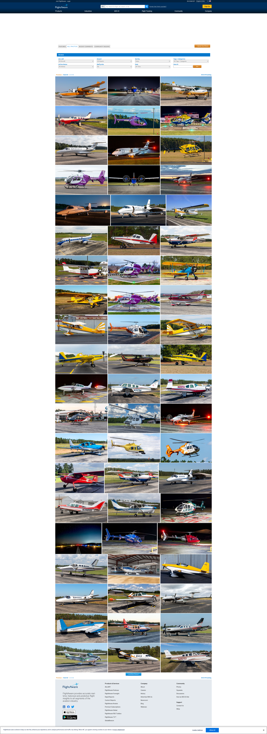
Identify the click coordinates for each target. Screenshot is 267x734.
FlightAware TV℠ (110, 717)
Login (68, 1)
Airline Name (62, 64)
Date (136, 64)
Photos (178, 687)
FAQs (178, 709)
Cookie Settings (197, 730)
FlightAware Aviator (111, 703)
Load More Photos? (133, 674)
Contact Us (180, 705)
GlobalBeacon (109, 720)
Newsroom (144, 700)
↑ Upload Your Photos (202, 46)
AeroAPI (107, 687)
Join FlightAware (61, 1)
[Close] (263, 730)
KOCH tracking (206, 75)
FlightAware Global (111, 710)
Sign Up (207, 6)
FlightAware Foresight (112, 693)
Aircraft (61, 59)
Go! (197, 66)
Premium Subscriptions (112, 707)
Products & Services (112, 683)
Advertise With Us (146, 697)
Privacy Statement (118, 729)
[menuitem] (58, 11)
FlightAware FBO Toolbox (113, 713)
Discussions (180, 693)
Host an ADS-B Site (182, 697)
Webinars (144, 707)
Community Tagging (102, 46)
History (143, 693)
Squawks (179, 690)
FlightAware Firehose (112, 690)
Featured (62, 46)
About (143, 687)
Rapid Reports (109, 697)
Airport (99, 59)
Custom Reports (110, 700)
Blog (142, 703)
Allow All (212, 730)
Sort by (137, 59)
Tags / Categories (179, 59)
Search (175, 64)
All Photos (72, 46)
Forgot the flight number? (157, 6)
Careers (143, 690)
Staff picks (100, 64)
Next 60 (65, 75)
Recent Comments (86, 46)
